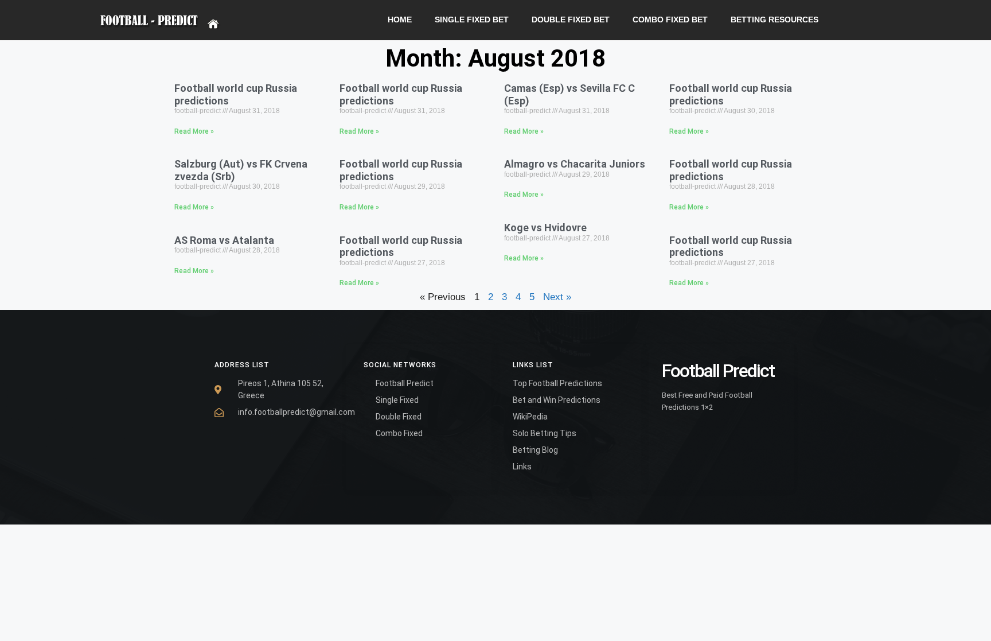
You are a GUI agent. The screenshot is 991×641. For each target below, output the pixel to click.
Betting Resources (774, 19)
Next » (557, 297)
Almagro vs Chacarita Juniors (574, 164)
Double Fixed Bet (571, 19)
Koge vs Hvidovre (545, 228)
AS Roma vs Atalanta (224, 240)
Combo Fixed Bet (670, 19)
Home (400, 19)
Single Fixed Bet (472, 19)
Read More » (194, 131)
